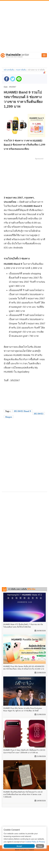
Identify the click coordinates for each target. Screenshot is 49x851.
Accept (19, 846)
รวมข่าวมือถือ (21, 70)
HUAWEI (38, 413)
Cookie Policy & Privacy (35, 841)
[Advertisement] (24, 26)
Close (40, 846)
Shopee (8, 417)
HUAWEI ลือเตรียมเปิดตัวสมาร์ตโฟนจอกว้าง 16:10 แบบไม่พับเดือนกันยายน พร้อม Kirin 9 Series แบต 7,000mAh (22, 794)
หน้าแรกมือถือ (9, 70)
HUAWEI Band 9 (22, 411)
